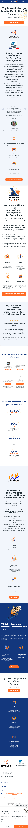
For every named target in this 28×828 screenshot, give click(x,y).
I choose (7, 826)
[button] (14, 22)
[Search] (23, 1)
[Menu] (2, 1)
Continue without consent (21, 805)
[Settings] (25, 1)
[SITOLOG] (13, 1)
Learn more (4, 822)
